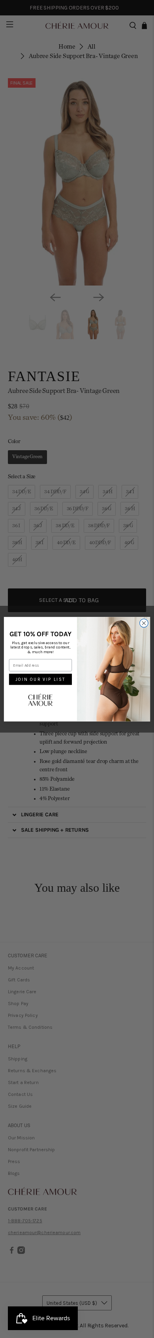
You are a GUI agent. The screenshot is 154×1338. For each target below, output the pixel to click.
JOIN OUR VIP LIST (40, 679)
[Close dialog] (144, 623)
